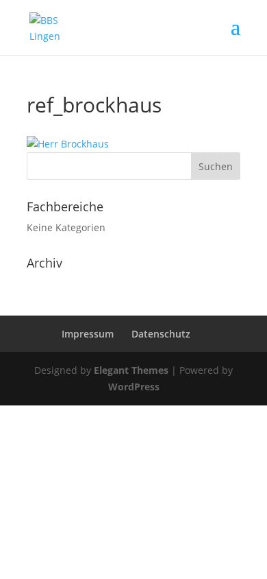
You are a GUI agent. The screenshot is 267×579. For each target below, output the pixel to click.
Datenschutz (160, 333)
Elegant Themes (131, 370)
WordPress (134, 386)
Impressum (88, 333)
